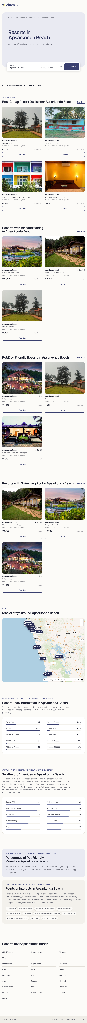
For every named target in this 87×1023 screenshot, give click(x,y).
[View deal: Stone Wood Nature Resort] (65, 251)
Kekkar (62, 969)
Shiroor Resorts (36, 952)
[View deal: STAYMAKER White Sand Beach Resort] (22, 176)
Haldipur (5, 969)
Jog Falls (62, 975)
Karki (33, 969)
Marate (5, 958)
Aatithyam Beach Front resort (55, 197)
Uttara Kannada (34, 17)
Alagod (62, 992)
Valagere (62, 952)
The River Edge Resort (53, 143)
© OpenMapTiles (58, 680)
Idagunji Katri (36, 964)
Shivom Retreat (8, 143)
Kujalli (33, 975)
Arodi (4, 981)
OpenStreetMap (75, 680)
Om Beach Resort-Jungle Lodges (14, 453)
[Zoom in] (81, 620)
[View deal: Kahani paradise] (22, 378)
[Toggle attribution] (82, 679)
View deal (22, 155)
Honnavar (63, 964)
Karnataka (23, 17)
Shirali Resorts (7, 952)
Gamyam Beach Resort (10, 273)
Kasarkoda (6, 975)
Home (10, 17)
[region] (43, 650)
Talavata (34, 981)
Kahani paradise (8, 399)
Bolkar (4, 998)
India (16, 17)
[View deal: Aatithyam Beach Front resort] (65, 176)
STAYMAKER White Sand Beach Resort (16, 197)
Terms (62, 1019)
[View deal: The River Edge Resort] (65, 122)
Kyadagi (5, 992)
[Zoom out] (81, 624)
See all (81, 102)
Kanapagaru (35, 987)
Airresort (12, 4)
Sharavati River (36, 992)
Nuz (32, 958)
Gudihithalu (63, 958)
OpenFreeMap (48, 680)
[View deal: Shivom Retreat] (22, 122)
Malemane (63, 987)
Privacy (54, 1019)
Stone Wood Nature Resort (54, 273)
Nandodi (62, 981)
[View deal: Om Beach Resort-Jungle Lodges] (22, 431)
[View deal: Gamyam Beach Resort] (22, 251)
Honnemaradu (7, 987)
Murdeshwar (7, 964)
